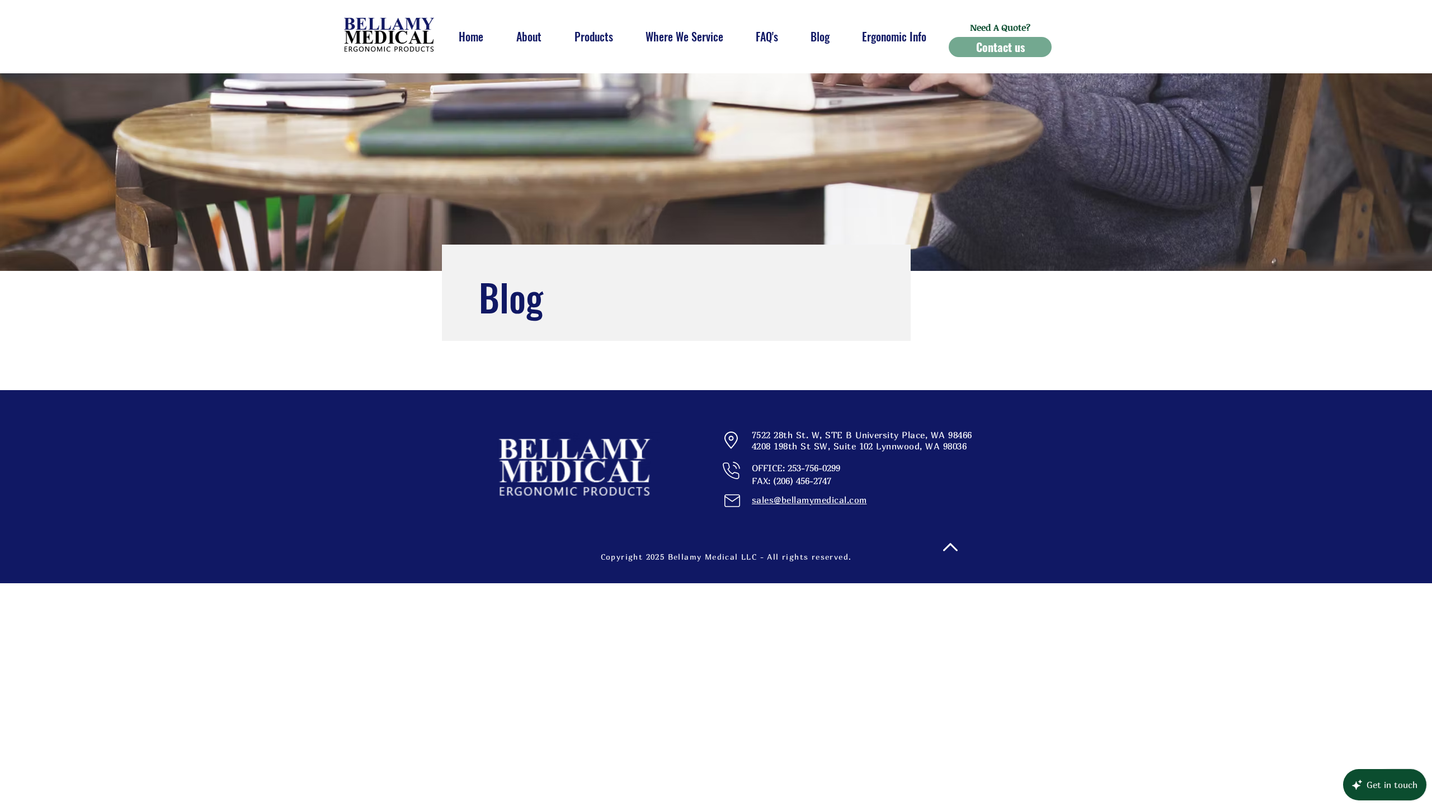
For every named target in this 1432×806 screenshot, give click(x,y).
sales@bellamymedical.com (809, 499)
